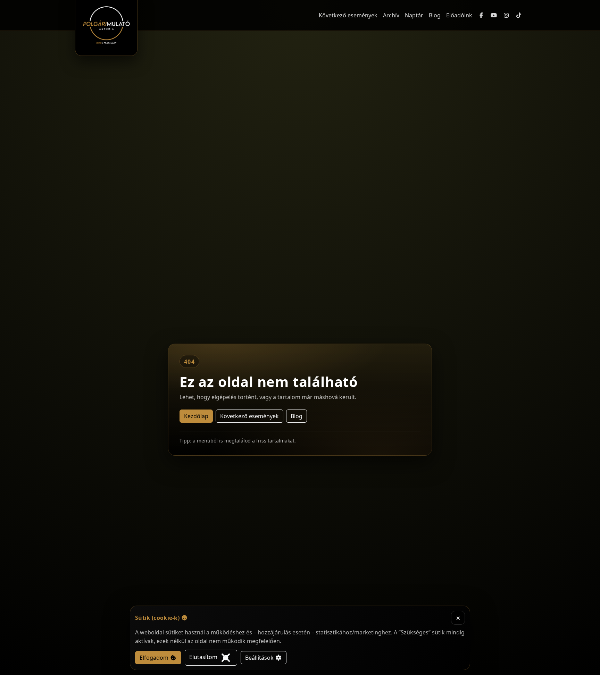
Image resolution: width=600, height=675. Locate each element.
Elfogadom (155, 657)
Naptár (414, 15)
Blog (435, 15)
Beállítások (260, 657)
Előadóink (459, 15)
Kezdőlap (196, 416)
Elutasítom (204, 657)
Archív (391, 15)
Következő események (348, 15)
